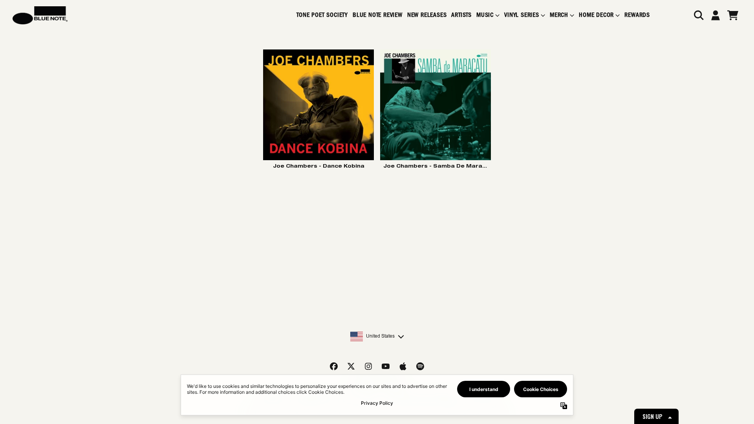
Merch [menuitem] (559, 15)
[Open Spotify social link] (420, 366)
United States (380, 336)
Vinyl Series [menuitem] (521, 15)
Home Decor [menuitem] (596, 15)
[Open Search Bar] (698, 15)
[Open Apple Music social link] (403, 366)
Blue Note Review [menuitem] (378, 15)
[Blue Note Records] (40, 15)
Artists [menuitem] (461, 15)
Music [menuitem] (485, 15)
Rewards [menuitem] (637, 15)
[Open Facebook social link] (333, 366)
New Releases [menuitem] (427, 15)
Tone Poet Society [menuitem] (322, 15)
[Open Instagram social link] (368, 366)
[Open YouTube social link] (385, 366)
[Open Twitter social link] (351, 366)
